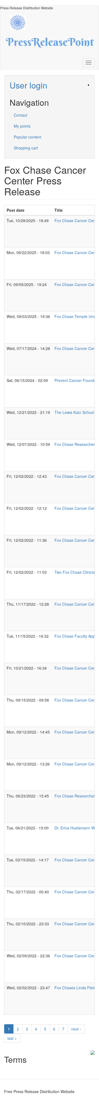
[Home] (20, 22)
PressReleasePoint (50, 44)
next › (76, 1029)
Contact (20, 115)
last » (12, 1038)
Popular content (27, 137)
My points (22, 126)
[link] (49, 85)
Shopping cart (26, 148)
